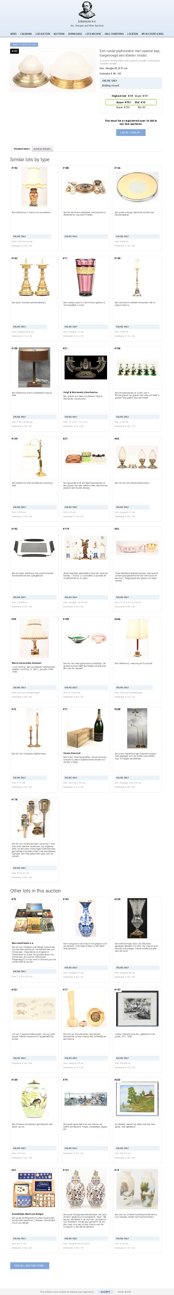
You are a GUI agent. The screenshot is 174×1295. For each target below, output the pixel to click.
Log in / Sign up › (131, 132)
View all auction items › (29, 1265)
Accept (105, 1292)
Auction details (42, 148)
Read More (124, 1292)
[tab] (22, 149)
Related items (22, 148)
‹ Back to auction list (24, 44)
